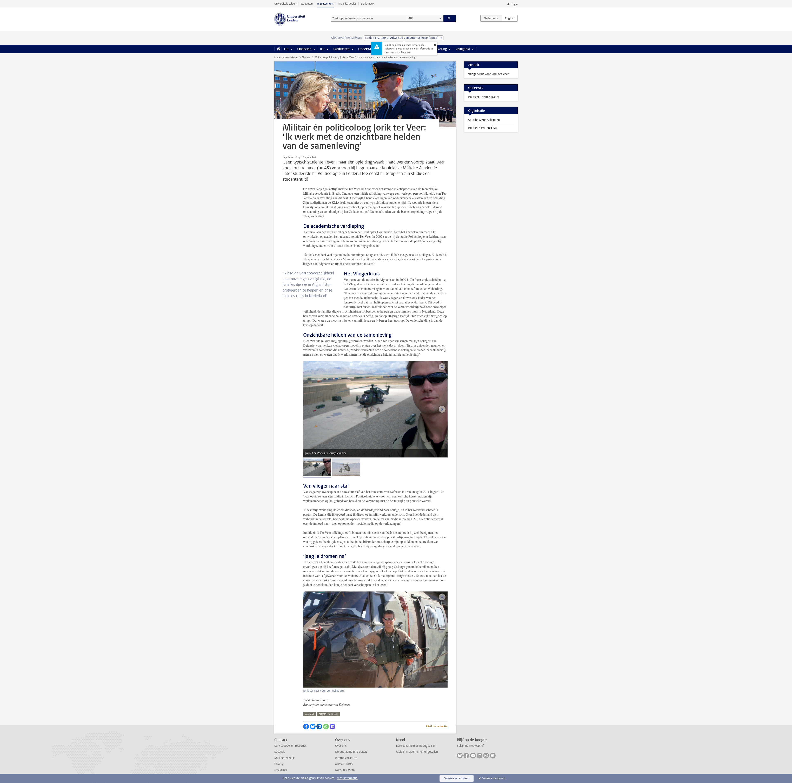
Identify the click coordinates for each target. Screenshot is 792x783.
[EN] (510, 18)
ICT (322, 49)
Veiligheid (463, 49)
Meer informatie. (347, 778)
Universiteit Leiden (285, 3)
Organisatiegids (347, 3)
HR (286, 49)
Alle (411, 18)
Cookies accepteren (456, 778)
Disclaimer (280, 770)
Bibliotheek (367, 3)
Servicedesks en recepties (290, 746)
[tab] (317, 467)
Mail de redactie (437, 726)
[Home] (278, 49)
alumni (309, 714)
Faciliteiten (341, 49)
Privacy (278, 764)
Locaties (279, 752)
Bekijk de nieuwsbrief (470, 746)
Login (515, 4)
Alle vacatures (344, 764)
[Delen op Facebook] (306, 726)
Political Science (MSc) (483, 97)
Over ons (340, 746)
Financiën (304, 49)
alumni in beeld (328, 714)
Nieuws (306, 57)
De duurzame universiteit (351, 752)
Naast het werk (345, 770)
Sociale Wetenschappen (484, 120)
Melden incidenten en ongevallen (417, 752)
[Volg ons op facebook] (466, 755)
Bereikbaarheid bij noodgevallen (416, 746)
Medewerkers (325, 3)
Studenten (307, 3)
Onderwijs (365, 49)
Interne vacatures (346, 758)
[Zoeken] (449, 18)
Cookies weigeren (493, 778)
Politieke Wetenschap (482, 128)
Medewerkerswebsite (285, 57)
